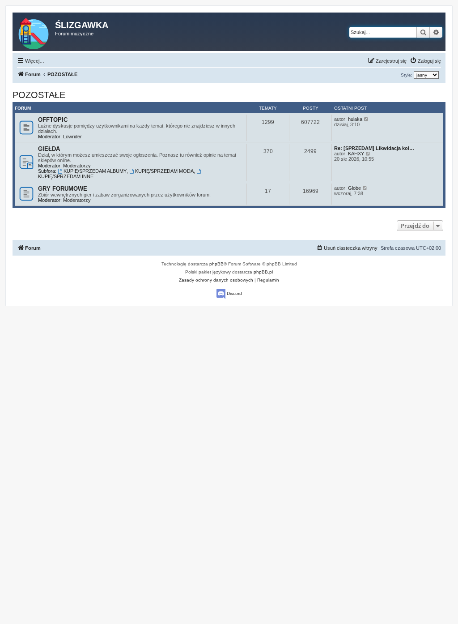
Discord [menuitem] (233, 293)
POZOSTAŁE (39, 95)
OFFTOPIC (53, 119)
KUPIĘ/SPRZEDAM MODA (164, 171)
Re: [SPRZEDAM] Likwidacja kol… (374, 148)
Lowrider (72, 136)
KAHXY (356, 153)
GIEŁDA (49, 148)
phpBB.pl (263, 271)
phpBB (216, 263)
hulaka (355, 119)
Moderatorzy (77, 165)
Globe (354, 188)
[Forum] (34, 31)
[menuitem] (425, 61)
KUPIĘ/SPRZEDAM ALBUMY (95, 171)
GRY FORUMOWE (62, 188)
